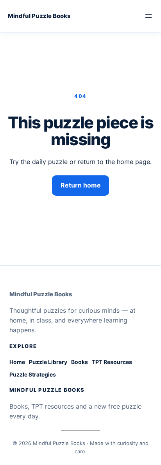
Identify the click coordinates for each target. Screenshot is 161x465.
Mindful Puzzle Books (39, 16)
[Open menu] (148, 16)
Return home (81, 185)
